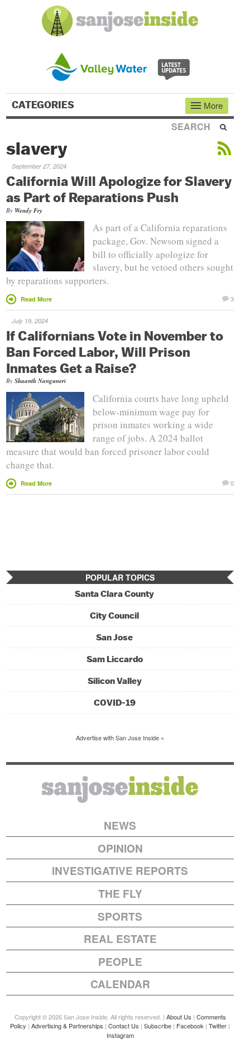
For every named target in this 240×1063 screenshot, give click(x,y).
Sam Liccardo (115, 659)
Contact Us (123, 1025)
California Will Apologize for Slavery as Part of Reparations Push (119, 189)
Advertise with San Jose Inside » (120, 737)
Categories (44, 105)
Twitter (218, 1025)
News (120, 825)
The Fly (120, 893)
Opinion (120, 848)
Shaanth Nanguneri (40, 380)
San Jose (114, 637)
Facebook (190, 1025)
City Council (114, 615)
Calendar (120, 984)
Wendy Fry (28, 210)
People (120, 961)
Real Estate (120, 938)
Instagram (120, 1035)
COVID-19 (115, 702)
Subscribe (157, 1025)
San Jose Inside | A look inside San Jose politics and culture (120, 789)
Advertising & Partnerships (67, 1025)
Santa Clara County (114, 593)
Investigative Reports (120, 870)
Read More (36, 299)
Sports (120, 916)
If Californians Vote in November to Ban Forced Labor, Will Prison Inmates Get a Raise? (114, 351)
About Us (178, 1016)
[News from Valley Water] (120, 65)
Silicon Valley (115, 681)
